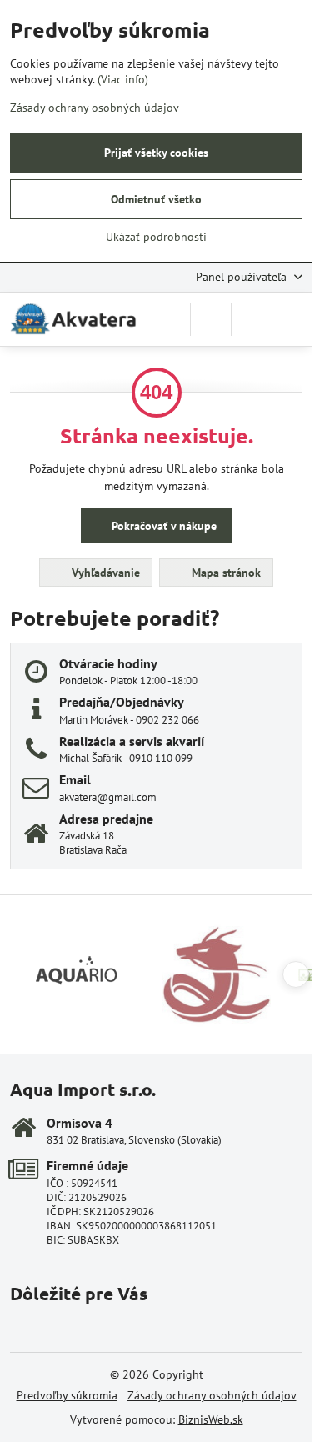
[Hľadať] (211, 319)
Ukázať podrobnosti (156, 236)
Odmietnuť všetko (156, 199)
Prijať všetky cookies (156, 152)
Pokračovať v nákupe (162, 525)
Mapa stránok (224, 572)
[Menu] (292, 319)
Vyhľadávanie (104, 572)
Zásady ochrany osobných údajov (212, 1395)
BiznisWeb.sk (210, 1419)
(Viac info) (123, 79)
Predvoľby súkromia (67, 1395)
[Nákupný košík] (252, 319)
